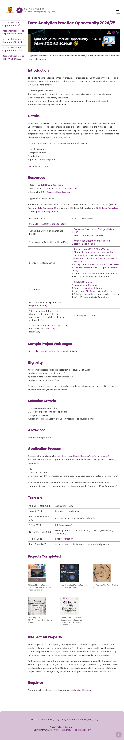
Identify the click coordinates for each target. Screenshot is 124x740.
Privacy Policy (56, 727)
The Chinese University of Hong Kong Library (70, 729)
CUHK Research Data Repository (56, 192)
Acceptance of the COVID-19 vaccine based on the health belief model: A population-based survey (95, 267)
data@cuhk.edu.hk (82, 690)
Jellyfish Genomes (83, 282)
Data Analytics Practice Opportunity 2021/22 (13, 57)
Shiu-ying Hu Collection (85, 315)
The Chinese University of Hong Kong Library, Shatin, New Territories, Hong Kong (62, 719)
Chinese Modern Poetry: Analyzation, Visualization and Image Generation (40, 587)
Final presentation (64, 539)
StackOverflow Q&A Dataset (88, 235)
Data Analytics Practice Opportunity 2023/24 (13, 41)
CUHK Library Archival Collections (61, 188)
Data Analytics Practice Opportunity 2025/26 (13, 24)
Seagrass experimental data (88, 288)
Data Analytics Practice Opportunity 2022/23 (13, 49)
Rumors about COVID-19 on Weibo (91, 249)
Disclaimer (69, 727)
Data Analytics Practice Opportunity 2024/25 (13, 32)
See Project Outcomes (38, 166)
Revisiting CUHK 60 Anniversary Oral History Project (40, 620)
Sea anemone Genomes (85, 285)
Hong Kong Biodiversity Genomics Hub (93, 291)
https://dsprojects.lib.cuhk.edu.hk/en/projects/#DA (53, 351)
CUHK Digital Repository (51, 185)
